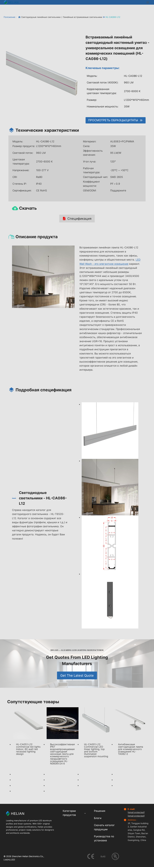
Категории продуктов (69, 812)
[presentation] (29, 723)
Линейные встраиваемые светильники (82, 17)
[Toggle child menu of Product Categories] (85, 813)
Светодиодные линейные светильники (40, 17)
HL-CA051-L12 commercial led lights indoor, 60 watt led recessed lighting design (28, 749)
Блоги (97, 818)
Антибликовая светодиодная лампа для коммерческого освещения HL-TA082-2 (130, 749)
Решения (99, 810)
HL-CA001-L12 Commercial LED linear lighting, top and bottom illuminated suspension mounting (96, 750)
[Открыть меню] (147, 2)
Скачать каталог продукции (104, 827)
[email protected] (136, 812)
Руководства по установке (104, 838)
